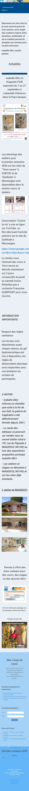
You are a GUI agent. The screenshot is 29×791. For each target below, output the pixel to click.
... (14, 764)
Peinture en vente (14, 781)
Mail (3, 716)
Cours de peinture (14, 779)
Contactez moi (14, 783)
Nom (3, 712)
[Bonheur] (2, 757)
